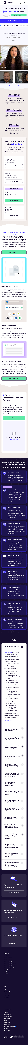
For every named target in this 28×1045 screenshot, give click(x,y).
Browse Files (14, 439)
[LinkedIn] (15, 1036)
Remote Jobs (7, 971)
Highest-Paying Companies (10, 963)
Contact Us (6, 995)
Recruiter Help (7, 993)
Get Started (13, 417)
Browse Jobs (8, 720)
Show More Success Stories (14, 86)
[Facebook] (19, 1036)
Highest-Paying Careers (9, 965)
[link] (21, 2)
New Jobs (6, 973)
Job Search (6, 955)
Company (6, 1012)
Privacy (5, 1020)
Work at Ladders (7, 1030)
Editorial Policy (7, 1024)
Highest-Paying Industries (9, 967)
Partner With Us (7, 1014)
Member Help (7, 991)
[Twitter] (22, 1036)
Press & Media (7, 1018)
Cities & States (7, 969)
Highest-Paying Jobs (8, 961)
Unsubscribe (7, 997)
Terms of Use (7, 1022)
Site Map (6, 1028)
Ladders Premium (8, 957)
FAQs (5, 989)
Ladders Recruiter (8, 959)
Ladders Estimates (8, 1016)
